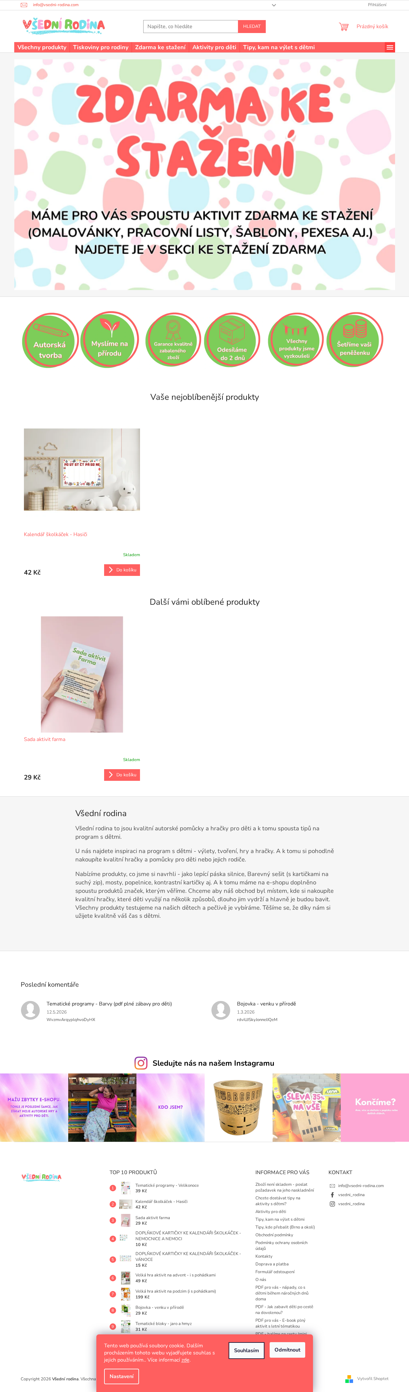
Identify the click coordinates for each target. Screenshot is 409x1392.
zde (185, 1360)
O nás (260, 1280)
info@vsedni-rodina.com (361, 1186)
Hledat (252, 26)
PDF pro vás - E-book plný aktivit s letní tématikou (280, 1323)
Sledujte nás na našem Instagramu (213, 1063)
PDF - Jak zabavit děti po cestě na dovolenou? (284, 1310)
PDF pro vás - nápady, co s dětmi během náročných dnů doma (281, 1293)
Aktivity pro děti (270, 1212)
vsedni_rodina (351, 1195)
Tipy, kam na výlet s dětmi (280, 1219)
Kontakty (264, 1256)
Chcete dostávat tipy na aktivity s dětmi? (277, 1201)
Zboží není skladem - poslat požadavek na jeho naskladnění (284, 1187)
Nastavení (122, 1376)
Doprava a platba (272, 1264)
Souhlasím (246, 1350)
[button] (42, 174)
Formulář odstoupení (275, 1272)
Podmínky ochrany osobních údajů (281, 1246)
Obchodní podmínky (274, 1235)
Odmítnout (287, 1349)
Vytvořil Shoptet (373, 1379)
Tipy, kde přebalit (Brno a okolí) (285, 1227)
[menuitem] (42, 47)
